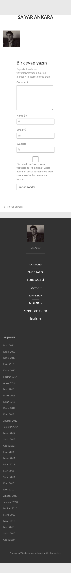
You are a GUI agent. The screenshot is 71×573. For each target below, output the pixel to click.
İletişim (35, 319)
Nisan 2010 (9, 521)
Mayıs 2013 (9, 396)
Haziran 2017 (10, 377)
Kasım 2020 (9, 352)
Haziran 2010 (10, 509)
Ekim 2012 (8, 415)
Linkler (34, 295)
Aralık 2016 (9, 383)
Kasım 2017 (9, 371)
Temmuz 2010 (10, 502)
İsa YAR (35, 287)
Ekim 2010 (8, 483)
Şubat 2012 (9, 440)
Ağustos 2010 (10, 496)
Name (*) (22, 115)
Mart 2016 (8, 389)
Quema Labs (55, 553)
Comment (22, 82)
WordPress (25, 553)
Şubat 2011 (9, 477)
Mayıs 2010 (9, 515)
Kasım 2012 (9, 408)
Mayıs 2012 (9, 433)
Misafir (34, 303)
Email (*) (21, 129)
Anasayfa (35, 264)
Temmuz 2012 (10, 427)
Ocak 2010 (9, 540)
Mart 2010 (8, 527)
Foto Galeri (35, 280)
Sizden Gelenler (35, 311)
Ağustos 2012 (10, 421)
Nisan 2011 (9, 465)
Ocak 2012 (9, 446)
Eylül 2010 (8, 490)
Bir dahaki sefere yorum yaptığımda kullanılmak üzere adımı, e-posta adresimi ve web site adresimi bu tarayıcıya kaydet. (35, 172)
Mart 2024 (8, 346)
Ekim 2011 (8, 452)
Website (21, 144)
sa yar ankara (35, 17)
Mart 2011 (8, 471)
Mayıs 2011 (9, 458)
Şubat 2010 (9, 534)
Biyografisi (35, 272)
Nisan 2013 (9, 402)
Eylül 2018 (8, 364)
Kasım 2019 (9, 358)
